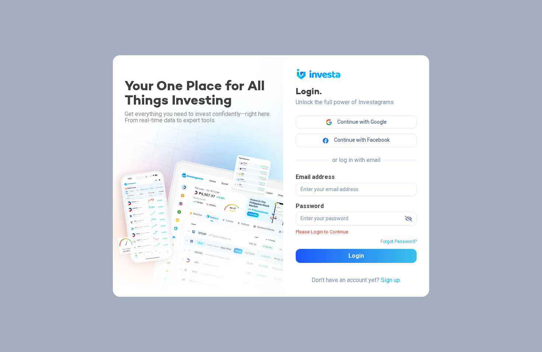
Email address (315, 176)
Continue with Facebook (361, 140)
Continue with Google (361, 122)
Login (356, 255)
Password (310, 206)
